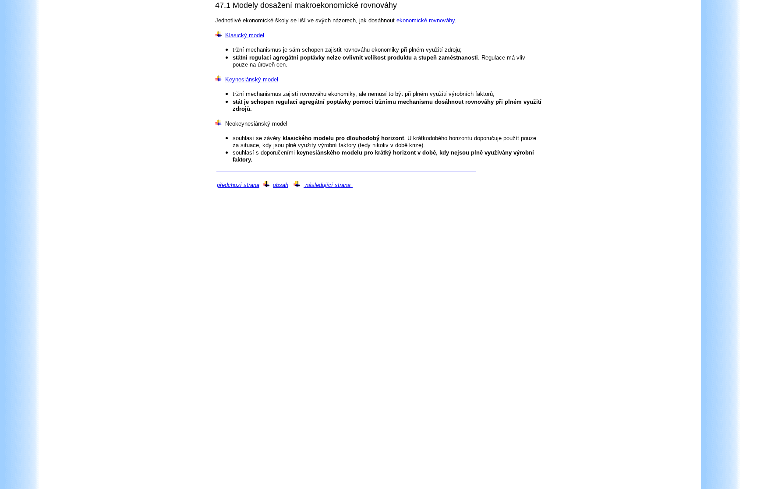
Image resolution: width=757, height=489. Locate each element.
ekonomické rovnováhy (425, 20)
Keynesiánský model (251, 79)
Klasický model (244, 35)
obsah (280, 185)
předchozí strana (238, 185)
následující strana (327, 185)
